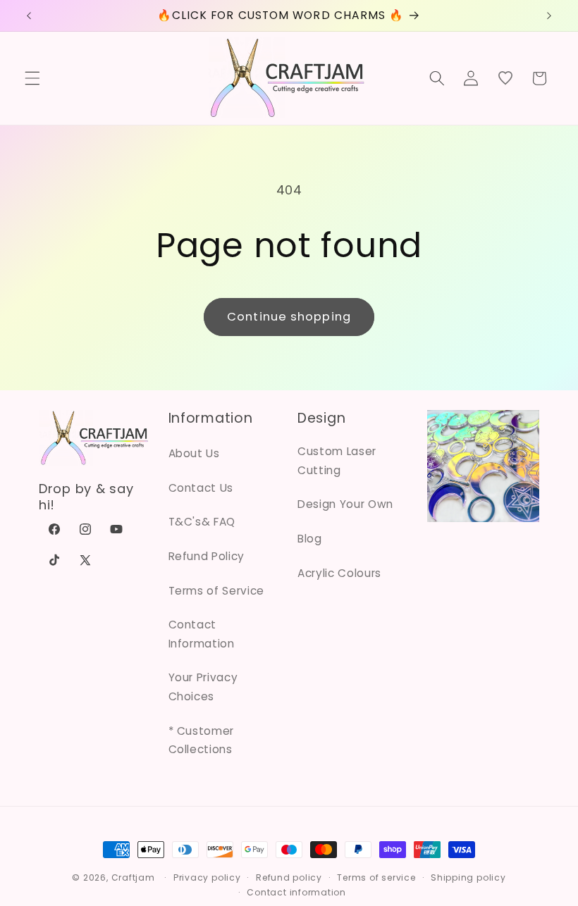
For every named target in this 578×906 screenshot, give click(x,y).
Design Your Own (345, 504)
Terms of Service (216, 590)
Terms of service (376, 877)
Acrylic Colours (339, 573)
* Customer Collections (201, 740)
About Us (194, 453)
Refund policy (289, 877)
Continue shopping (289, 317)
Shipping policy (468, 877)
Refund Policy (206, 556)
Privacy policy (207, 877)
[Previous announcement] (28, 15)
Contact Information (201, 634)
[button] (32, 78)
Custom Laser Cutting (336, 461)
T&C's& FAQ (202, 521)
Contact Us (201, 487)
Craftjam (133, 877)
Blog (309, 538)
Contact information (296, 892)
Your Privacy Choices (203, 687)
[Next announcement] (549, 15)
